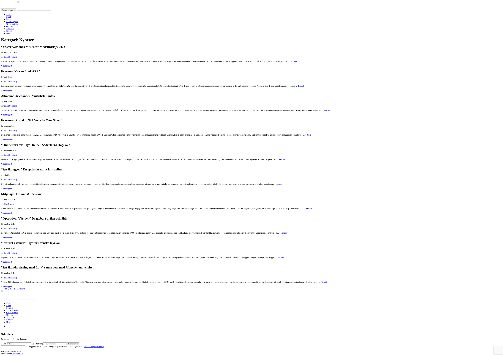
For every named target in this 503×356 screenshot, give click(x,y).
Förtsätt (294, 61)
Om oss (9, 26)
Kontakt (9, 31)
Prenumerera (73, 344)
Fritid (8, 17)
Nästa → (24, 289)
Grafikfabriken (17, 354)
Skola (8, 14)
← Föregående (7, 289)
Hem (8, 33)
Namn (3, 344)
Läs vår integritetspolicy (94, 347)
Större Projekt (12, 21)
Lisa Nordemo (10, 204)
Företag (9, 19)
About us (10, 29)
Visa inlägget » (7, 66)
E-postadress (36, 344)
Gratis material (12, 24)
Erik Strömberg (10, 57)
